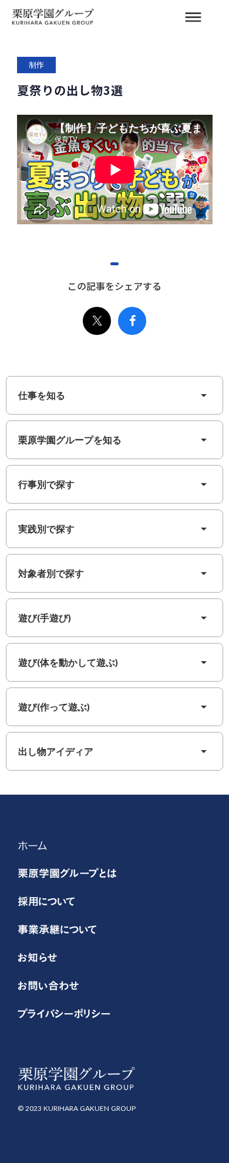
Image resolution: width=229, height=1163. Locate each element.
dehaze (193, 17)
